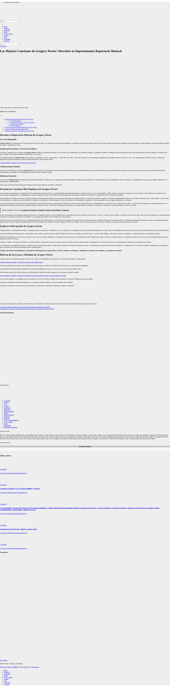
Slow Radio (3, 11)
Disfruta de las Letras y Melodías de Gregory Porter (19, 131)
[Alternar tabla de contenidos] (1, 116)
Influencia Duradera (15, 125)
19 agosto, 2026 (5, 513)
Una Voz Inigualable (15, 121)
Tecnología (7, 425)
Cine (5, 37)
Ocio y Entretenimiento (11, 420)
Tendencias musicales (10, 427)
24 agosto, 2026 (5, 473)
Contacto (7, 41)
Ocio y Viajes (8, 34)
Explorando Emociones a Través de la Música (22, 122)
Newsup (26, 667)
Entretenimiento (9, 411)
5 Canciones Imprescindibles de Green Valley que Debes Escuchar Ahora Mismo (25, 307)
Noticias (6, 28)
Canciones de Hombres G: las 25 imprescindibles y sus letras (20, 488)
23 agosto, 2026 (5, 492)
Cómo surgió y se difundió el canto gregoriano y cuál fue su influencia (5, 624)
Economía (7, 30)
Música (6, 413)
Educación (7, 409)
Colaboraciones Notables (17, 124)
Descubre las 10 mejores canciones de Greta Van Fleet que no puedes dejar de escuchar (27, 309)
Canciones (7, 39)
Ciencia (6, 402)
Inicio (5, 27)
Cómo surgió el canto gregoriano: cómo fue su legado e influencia (4, 577)
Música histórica (9, 415)
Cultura (6, 35)
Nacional (7, 417)
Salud (5, 32)
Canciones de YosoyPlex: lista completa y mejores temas (18, 529)
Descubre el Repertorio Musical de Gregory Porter (19, 119)
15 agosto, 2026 (5, 533)
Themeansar (35, 667)
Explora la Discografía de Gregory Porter (16, 129)
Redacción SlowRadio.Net (18, 473)
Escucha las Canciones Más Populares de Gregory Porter (21, 127)
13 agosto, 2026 (5, 548)
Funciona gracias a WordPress (9, 667)
